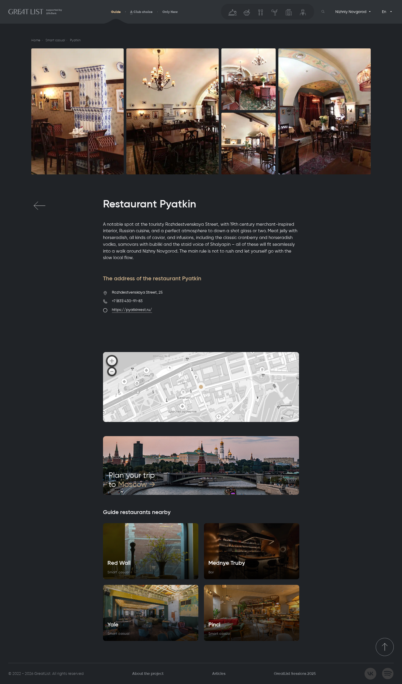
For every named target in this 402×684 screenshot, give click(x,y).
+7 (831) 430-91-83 (127, 301)
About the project (148, 673)
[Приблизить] (112, 361)
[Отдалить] (112, 371)
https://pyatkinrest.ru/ (132, 309)
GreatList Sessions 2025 (295, 673)
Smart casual (55, 40)
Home (35, 40)
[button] (323, 11)
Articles (218, 673)
